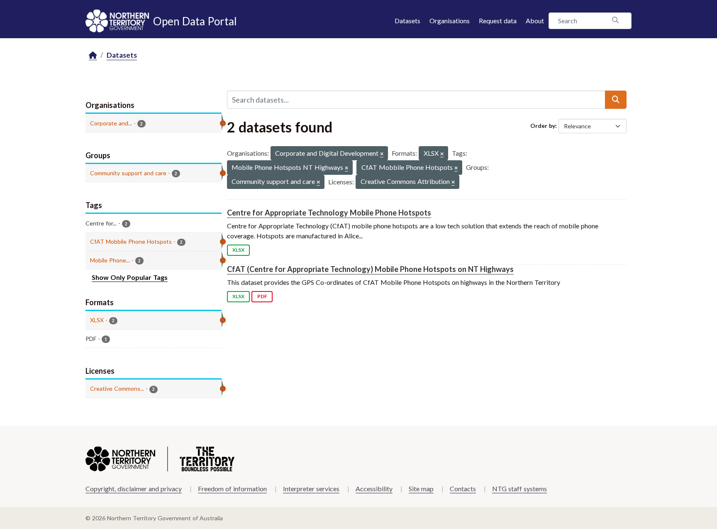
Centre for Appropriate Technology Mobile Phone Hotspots (329, 212)
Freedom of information (232, 488)
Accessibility (374, 488)
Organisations (449, 20)
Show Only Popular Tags (130, 277)
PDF (262, 296)
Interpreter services (311, 488)
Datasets (407, 20)
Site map (421, 488)
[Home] (93, 55)
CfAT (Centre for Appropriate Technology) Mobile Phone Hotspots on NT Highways (370, 269)
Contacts (463, 488)
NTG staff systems (519, 488)
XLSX (238, 250)
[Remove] (381, 154)
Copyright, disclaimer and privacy (133, 488)
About (535, 20)
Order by (542, 125)
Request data (498, 20)
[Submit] (616, 100)
